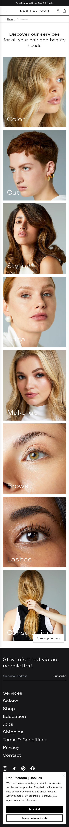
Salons (10, 700)
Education (14, 716)
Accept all (34, 809)
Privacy (11, 747)
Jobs (8, 724)
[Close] (63, 775)
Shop (9, 708)
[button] (58, 10)
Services (12, 693)
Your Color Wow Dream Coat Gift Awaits (34, 3)
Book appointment (48, 638)
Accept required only (34, 818)
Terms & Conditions (25, 739)
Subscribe (59, 676)
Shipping (13, 731)
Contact (12, 755)
